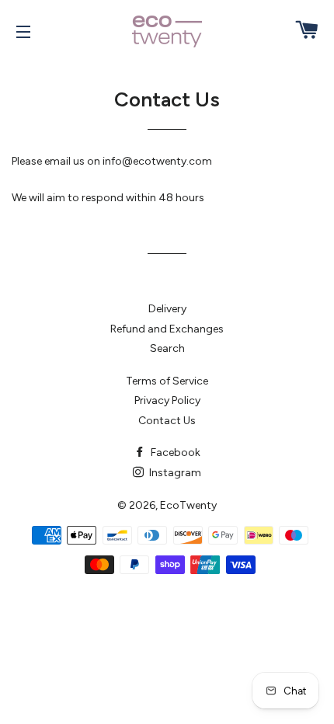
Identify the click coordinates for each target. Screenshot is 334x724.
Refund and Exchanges (167, 329)
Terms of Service (167, 381)
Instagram (174, 472)
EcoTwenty (188, 505)
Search (167, 348)
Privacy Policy (167, 400)
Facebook (174, 452)
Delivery (167, 308)
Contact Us (167, 420)
